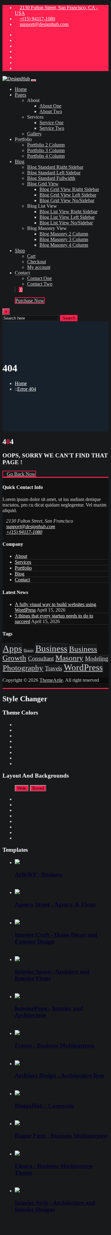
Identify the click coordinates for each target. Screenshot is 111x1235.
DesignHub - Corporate (44, 1105)
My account (38, 267)
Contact (22, 579)
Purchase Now (29, 300)
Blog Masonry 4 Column (63, 245)
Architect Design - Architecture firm (59, 1075)
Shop (20, 250)
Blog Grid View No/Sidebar (66, 200)
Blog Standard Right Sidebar (55, 167)
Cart (31, 256)
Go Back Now (21, 474)
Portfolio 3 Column (46, 150)
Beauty (29, 650)
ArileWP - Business (39, 874)
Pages (20, 94)
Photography (23, 668)
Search (69, 318)
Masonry (69, 658)
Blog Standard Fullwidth (51, 178)
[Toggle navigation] (33, 80)
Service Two (51, 128)
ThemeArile (51, 680)
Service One (51, 122)
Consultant (41, 658)
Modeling (96, 658)
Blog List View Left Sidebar (67, 217)
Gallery (34, 133)
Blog (19, 161)
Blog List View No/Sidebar (66, 222)
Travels (53, 668)
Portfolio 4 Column (46, 156)
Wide (21, 788)
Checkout (36, 261)
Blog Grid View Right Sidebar (69, 189)
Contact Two (39, 283)
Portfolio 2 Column (46, 144)
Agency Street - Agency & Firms (55, 904)
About (21, 556)
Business (51, 648)
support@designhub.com (44, 24)
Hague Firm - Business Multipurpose (61, 1135)
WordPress (83, 667)
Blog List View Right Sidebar (68, 211)
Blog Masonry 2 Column (63, 233)
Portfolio (23, 568)
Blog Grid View (43, 183)
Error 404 (26, 389)
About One (50, 105)
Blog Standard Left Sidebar (53, 172)
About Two (50, 111)
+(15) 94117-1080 (37, 18)
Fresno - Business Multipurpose (54, 1045)
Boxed (38, 788)
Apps (12, 648)
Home (21, 89)
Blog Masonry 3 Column (63, 239)
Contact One (39, 278)
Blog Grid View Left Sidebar (67, 194)
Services (23, 562)
